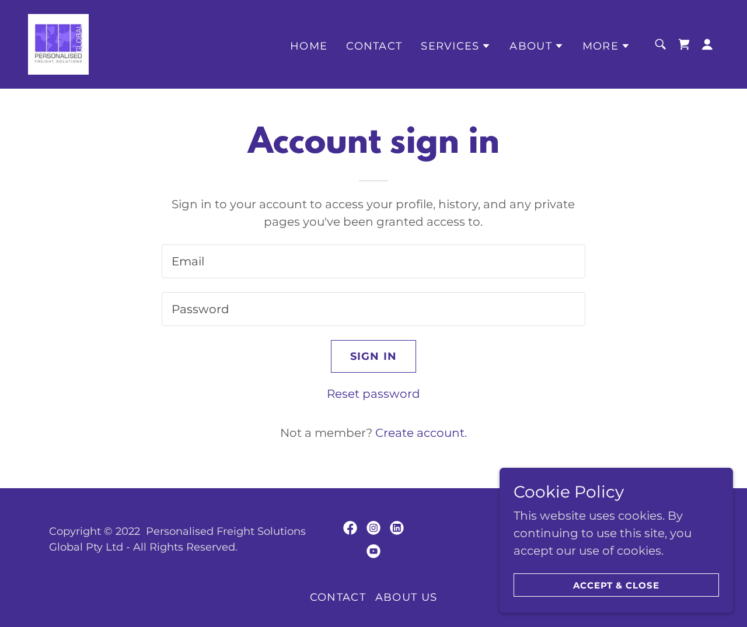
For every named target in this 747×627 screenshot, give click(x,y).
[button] (456, 46)
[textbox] (373, 261)
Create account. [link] (421, 433)
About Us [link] (406, 597)
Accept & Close (616, 585)
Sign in (373, 356)
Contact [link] (374, 46)
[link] (58, 43)
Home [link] (308, 46)
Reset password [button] (373, 394)
